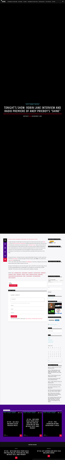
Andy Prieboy (14, 281)
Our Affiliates (42, 1)
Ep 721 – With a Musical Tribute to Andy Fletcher (55, 404)
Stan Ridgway (28, 284)
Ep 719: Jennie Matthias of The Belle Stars (54, 410)
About (26, 1)
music (15, 296)
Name (49, 309)
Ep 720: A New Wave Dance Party (54, 407)
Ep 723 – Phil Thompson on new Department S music (54, 398)
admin (30, 126)
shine (24, 298)
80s (12, 295)
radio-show (37, 114)
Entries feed (50, 362)
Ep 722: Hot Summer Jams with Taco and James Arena (54, 401)
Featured (9, 435)
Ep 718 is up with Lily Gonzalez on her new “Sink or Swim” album (55, 413)
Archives (21, 1)
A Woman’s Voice (32, 267)
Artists (27, 114)
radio (27, 296)
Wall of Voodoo (12, 300)
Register (49, 359)
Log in (49, 360)
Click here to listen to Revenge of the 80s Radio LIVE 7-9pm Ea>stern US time (22, 261)
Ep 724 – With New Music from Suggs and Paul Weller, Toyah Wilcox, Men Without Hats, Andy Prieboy (54, 394)
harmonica (43, 295)
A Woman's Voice (17, 295)
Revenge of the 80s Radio (13, 1)
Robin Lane (40, 296)
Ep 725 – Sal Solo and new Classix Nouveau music (54, 390)
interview (11, 296)
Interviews (32, 114)
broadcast (30, 295)
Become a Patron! (51, 320)
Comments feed (50, 363)
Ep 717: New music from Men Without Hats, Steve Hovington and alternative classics (54, 416)
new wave (19, 296)
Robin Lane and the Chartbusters (19, 265)
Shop (54, 1)
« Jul (48, 382)
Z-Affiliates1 (49, 1)
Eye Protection (37, 295)
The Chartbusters (36, 298)
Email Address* (50, 304)
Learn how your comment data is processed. (34, 341)
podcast (23, 296)
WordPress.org (50, 364)
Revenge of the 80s (33, 296)
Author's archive (13, 307)
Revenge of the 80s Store (33, 1)
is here (11, 282)
